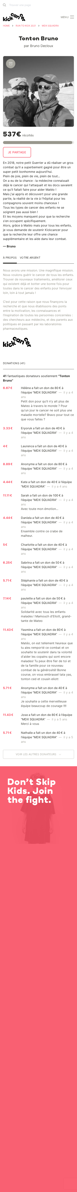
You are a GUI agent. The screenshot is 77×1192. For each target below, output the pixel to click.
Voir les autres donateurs (36, 754)
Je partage (17, 152)
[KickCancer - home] (15, 17)
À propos (10, 257)
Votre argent (30, 257)
